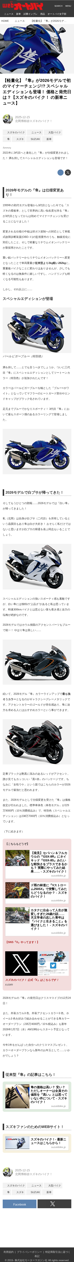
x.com (9, 984)
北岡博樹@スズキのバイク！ (33, 121)
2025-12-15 (22, 117)
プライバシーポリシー (29, 1251)
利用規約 (9, 1251)
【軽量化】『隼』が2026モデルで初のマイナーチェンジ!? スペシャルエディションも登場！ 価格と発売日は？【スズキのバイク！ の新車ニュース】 (37, 91)
